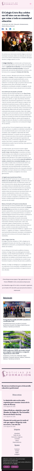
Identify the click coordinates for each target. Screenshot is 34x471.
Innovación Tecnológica (15, 325)
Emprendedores (17, 442)
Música (8, 26)
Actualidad (17, 433)
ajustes (15, 463)
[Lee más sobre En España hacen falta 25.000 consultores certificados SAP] (17, 309)
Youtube (11, 77)
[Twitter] (6, 29)
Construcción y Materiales (16, 356)
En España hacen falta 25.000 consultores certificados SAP (16, 320)
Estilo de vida (17, 435)
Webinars (5, 359)
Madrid (3, 26)
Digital (24, 356)
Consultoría (18, 323)
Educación (16, 24)
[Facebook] (3, 29)
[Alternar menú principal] (30, 4)
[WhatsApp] (14, 29)
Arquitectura (6, 356)
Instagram (17, 454)
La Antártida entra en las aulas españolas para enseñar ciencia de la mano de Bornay (16, 402)
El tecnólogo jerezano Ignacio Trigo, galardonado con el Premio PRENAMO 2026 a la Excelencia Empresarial (17, 279)
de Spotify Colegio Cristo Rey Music (15, 151)
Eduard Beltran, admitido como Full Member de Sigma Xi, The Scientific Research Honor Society (16, 412)
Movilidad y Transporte (8, 357)
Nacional (12, 26)
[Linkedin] (10, 29)
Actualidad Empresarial (9, 323)
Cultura (17, 440)
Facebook (17, 449)
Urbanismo (27, 357)
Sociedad (17, 439)
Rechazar (15, 467)
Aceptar (6, 467)
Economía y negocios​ (17, 437)
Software (5, 327)
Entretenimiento (24, 24)
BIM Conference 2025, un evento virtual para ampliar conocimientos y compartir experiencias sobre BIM (16, 352)
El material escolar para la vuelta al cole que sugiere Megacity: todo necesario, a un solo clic (15, 422)
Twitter (17, 452)
